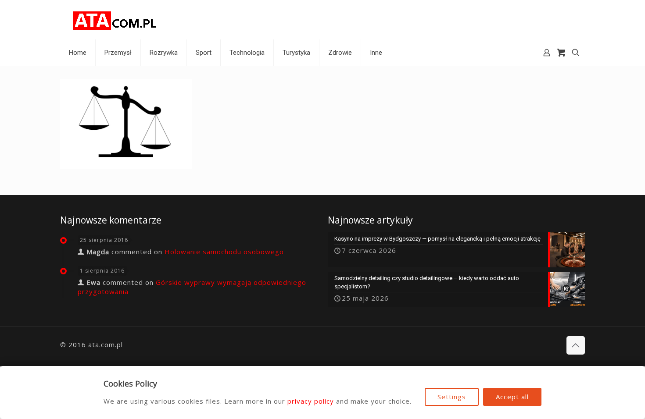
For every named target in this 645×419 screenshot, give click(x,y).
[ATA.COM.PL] (115, 19)
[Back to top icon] (575, 345)
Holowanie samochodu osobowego (224, 251)
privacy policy (310, 401)
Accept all (512, 396)
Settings (451, 396)
